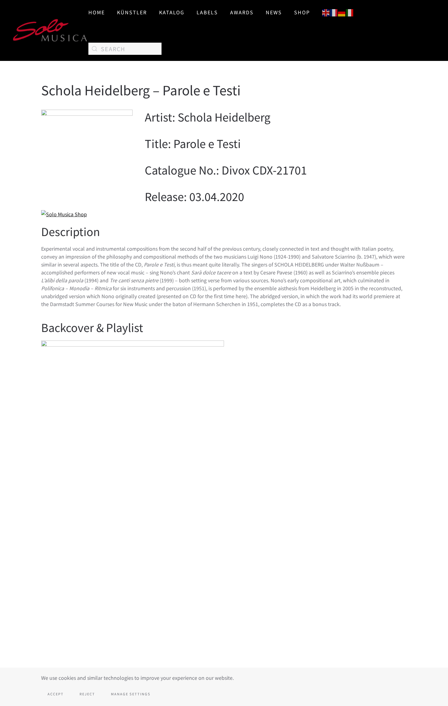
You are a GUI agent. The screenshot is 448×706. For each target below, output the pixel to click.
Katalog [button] (171, 12)
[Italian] (350, 12)
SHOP (302, 12)
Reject (87, 693)
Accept (56, 693)
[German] (342, 12)
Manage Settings (131, 693)
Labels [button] (207, 12)
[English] (326, 12)
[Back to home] (50, 30)
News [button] (274, 12)
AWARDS (242, 12)
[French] (334, 12)
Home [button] (96, 12)
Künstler (132, 12)
